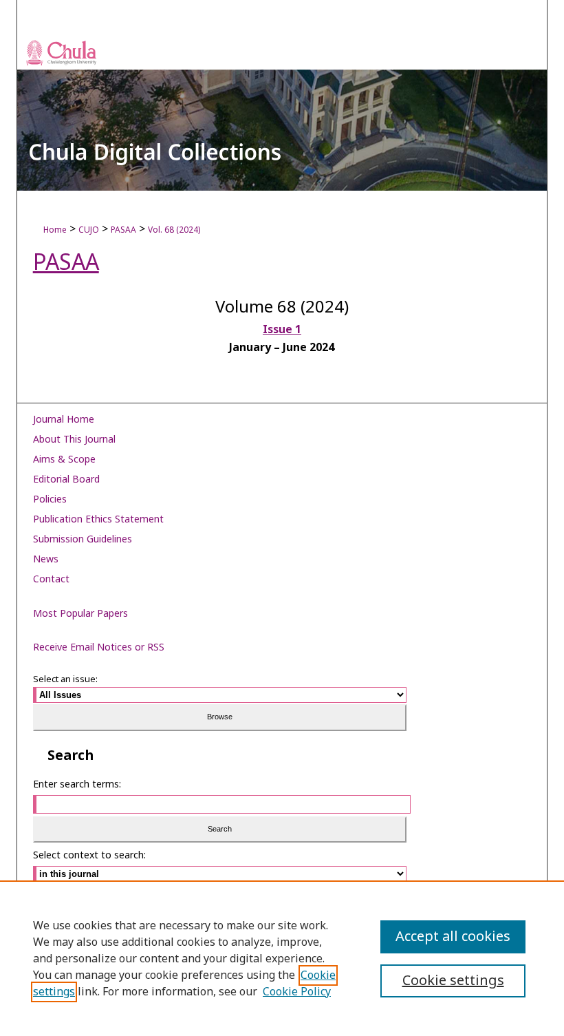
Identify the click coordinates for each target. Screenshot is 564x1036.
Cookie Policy (297, 992)
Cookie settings (453, 981)
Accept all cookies (452, 937)
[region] (282, 958)
